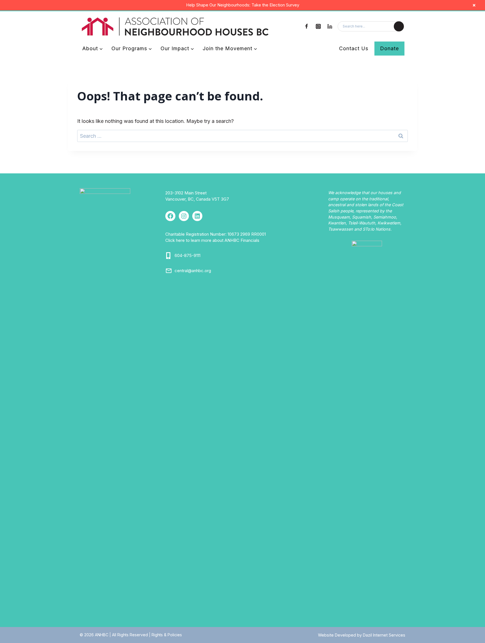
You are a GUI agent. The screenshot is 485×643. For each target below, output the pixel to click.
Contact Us (353, 48)
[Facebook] (306, 26)
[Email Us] (168, 270)
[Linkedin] (330, 26)
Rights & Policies (167, 634)
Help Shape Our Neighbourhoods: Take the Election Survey (242, 5)
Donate (389, 48)
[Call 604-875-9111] (168, 255)
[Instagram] (318, 26)
